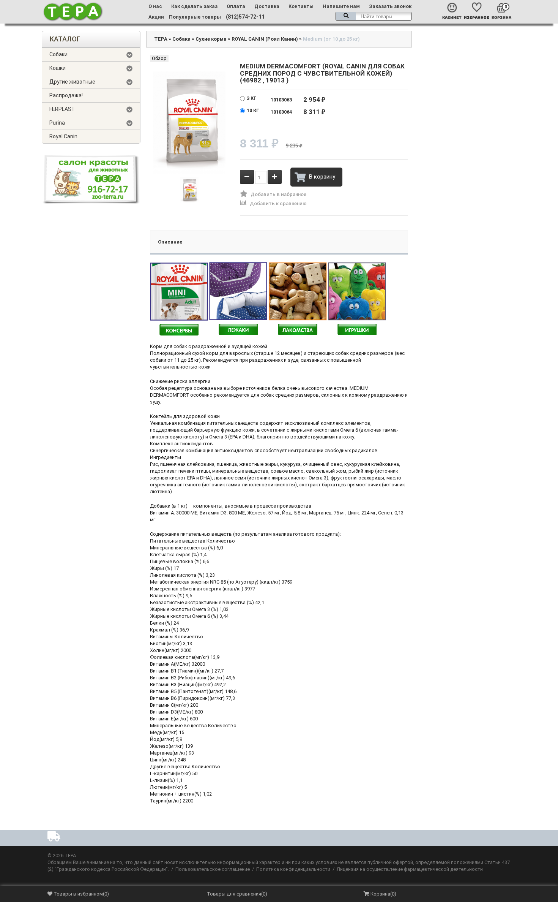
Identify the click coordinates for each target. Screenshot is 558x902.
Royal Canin (63, 136)
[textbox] (373, 16)
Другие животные (72, 82)
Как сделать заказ (194, 6)
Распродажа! (66, 95)
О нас (155, 6)
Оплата (236, 6)
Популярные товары (195, 17)
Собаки (58, 54)
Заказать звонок (390, 6)
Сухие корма (211, 39)
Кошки (57, 68)
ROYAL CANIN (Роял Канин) (265, 39)
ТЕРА (160, 39)
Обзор (159, 58)
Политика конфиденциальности (293, 869)
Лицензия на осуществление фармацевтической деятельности (410, 869)
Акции (156, 17)
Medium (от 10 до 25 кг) (331, 39)
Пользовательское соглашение (212, 869)
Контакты (301, 6)
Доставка (266, 6)
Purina (57, 123)
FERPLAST (62, 109)
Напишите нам (341, 6)
